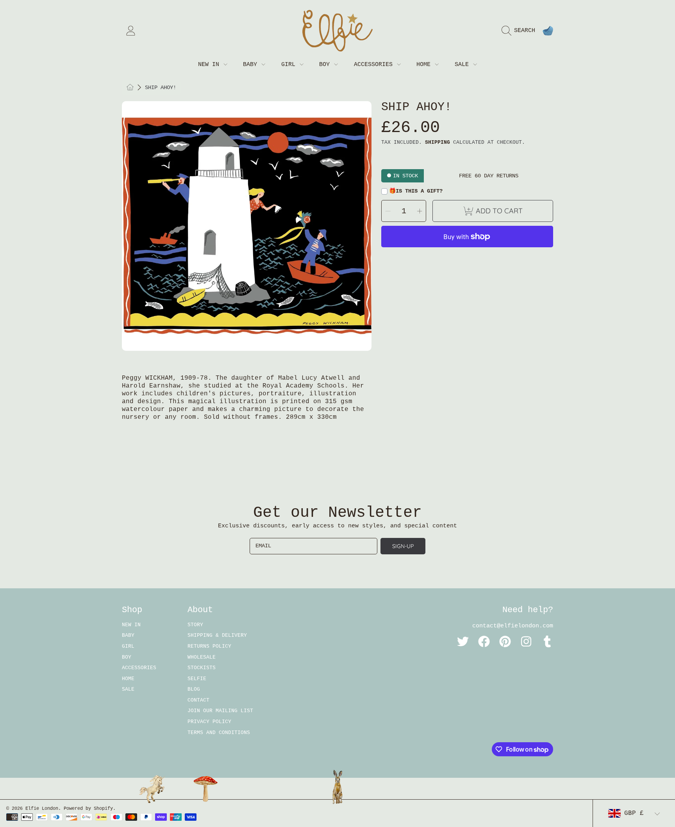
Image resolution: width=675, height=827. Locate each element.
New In (210, 64)
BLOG (194, 689)
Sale (463, 64)
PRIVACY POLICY (209, 722)
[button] (520, 30)
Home (425, 64)
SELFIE (197, 679)
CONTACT (198, 700)
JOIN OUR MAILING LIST (220, 711)
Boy (326, 64)
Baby (252, 64)
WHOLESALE (202, 657)
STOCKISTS (202, 668)
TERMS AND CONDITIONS (219, 733)
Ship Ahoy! (160, 87)
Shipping (437, 142)
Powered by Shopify (88, 808)
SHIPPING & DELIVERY (217, 635)
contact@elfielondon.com (512, 626)
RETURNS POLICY (209, 646)
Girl (290, 64)
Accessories (375, 64)
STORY (195, 625)
